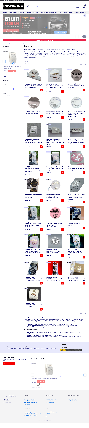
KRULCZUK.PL (6, 43)
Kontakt (48, 413)
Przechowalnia (50, 402)
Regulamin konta (29, 400)
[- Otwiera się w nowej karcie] (22, 0)
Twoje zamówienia (51, 399)
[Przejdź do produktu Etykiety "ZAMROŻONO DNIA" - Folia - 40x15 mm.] (12, 57)
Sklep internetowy (44, 420)
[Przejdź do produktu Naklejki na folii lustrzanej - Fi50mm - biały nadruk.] (34, 103)
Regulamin (27, 404)
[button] (71, 6)
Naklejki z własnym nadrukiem (16, 43)
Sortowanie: (27, 61)
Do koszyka (12, 71)
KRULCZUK (8, 96)
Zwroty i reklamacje (29, 399)
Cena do (15, 86)
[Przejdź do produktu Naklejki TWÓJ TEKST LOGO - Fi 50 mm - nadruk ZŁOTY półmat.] (77, 213)
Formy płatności (71, 399)
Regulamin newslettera (30, 402)
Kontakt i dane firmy (51, 412)
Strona (81, 64)
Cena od (5, 86)
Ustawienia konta (50, 400)
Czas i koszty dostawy (73, 400)
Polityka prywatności (30, 412)
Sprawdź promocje (9, 363)
